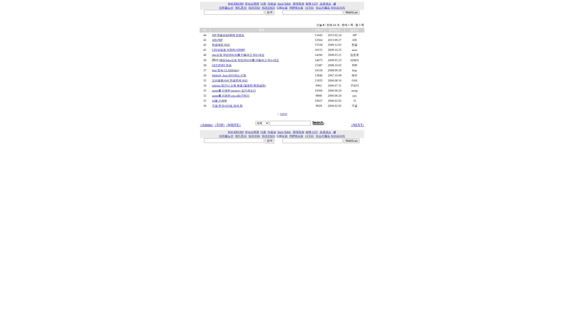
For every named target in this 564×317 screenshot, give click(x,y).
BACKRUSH (235, 3)
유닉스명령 (252, 3)
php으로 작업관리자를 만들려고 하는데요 (238, 55)
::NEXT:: (357, 125)
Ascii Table (284, 3)
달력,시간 (312, 3)
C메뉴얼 (282, 7)
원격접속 (298, 3)
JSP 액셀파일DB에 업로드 (228, 35)
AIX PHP (217, 40)
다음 (263, 3)
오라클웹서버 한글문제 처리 (230, 80)
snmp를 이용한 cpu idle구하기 (230, 95)
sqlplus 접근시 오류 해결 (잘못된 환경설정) (239, 85)
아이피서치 (338, 7)
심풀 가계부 (219, 100)
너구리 (309, 7)
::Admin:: (206, 125)
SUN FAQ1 (268, 7)
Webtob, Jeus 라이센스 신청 (229, 75)
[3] (285, 114)
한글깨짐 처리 (221, 44)
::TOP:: (220, 125)
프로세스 (325, 3)
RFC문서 (241, 7)
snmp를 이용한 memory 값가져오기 (234, 90)
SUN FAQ (254, 7)
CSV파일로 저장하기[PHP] (228, 50)
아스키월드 (323, 7)
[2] (282, 114)
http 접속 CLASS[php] (225, 70)
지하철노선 (226, 7)
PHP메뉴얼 (296, 7)
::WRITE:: (233, 125)
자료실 (271, 3)
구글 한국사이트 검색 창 (227, 105)
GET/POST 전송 (222, 65)
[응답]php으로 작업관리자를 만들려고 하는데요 (249, 60)
